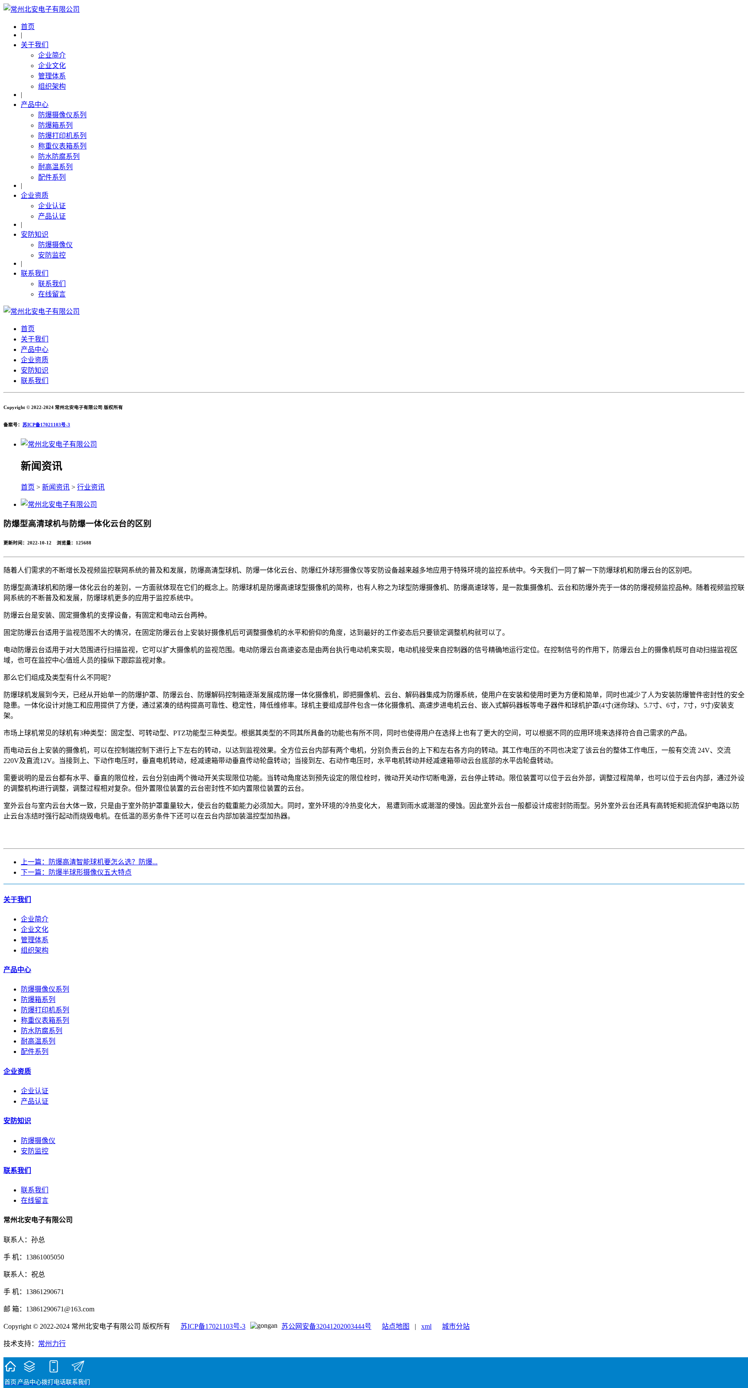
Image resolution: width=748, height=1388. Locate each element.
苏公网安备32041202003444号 (326, 1326)
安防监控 (52, 255)
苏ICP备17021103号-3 (46, 424)
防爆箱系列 (55, 125)
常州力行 (52, 1343)
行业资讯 (91, 487)
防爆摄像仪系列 (62, 115)
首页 (28, 26)
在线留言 (52, 294)
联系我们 (34, 273)
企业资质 (34, 195)
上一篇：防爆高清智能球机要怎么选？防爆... (89, 862)
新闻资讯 (56, 487)
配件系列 (52, 177)
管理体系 (52, 76)
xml (426, 1326)
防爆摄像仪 (55, 244)
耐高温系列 (55, 167)
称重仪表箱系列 (62, 146)
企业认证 (52, 205)
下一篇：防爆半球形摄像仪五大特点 (76, 872)
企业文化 (52, 65)
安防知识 (34, 234)
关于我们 (34, 44)
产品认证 (52, 216)
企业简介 (52, 55)
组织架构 (52, 86)
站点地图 (395, 1326)
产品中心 (34, 104)
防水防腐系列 (59, 156)
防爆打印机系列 (62, 135)
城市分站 (456, 1326)
